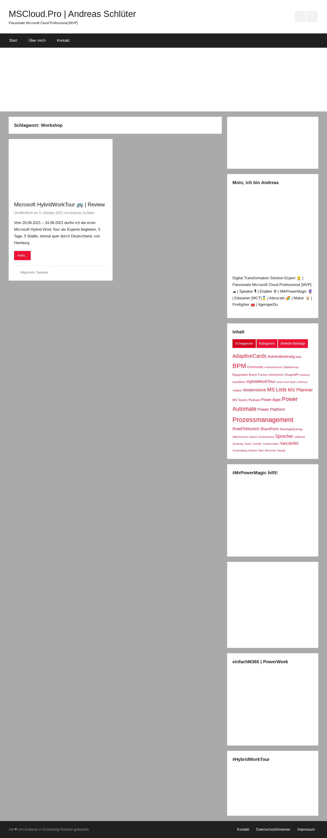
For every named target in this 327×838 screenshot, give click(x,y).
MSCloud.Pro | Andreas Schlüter (72, 14)
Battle (299, 356)
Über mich (37, 40)
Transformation (270, 443)
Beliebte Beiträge (293, 343)
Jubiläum (237, 390)
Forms (262, 374)
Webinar (252, 450)
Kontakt (63, 40)
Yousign (281, 450)
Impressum (306, 829)
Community (255, 367)
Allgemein (27, 272)
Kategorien (267, 343)
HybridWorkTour (260, 381)
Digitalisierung (290, 367)
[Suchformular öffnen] (311, 40)
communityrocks (273, 367)
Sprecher (284, 436)
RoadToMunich (245, 428)
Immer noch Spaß (286, 382)
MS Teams (239, 400)
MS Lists (277, 389)
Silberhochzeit (240, 436)
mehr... (22, 255)
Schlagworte (244, 343)
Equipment (240, 374)
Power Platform (271, 409)
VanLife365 (289, 443)
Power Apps (271, 400)
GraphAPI (292, 374)
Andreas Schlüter (82, 213)
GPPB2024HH (276, 375)
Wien (261, 450)
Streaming (237, 443)
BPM (239, 365)
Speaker (42, 272)
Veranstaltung (239, 450)
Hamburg (305, 375)
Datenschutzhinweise (273, 829)
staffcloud (299, 436)
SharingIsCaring (291, 429)
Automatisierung (281, 356)
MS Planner (300, 389)
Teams (248, 443)
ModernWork (254, 390)
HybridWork (238, 382)
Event (253, 374)
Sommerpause (266, 436)
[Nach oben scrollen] (318, 829)
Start (13, 40)
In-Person (302, 382)
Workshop (270, 450)
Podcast (254, 400)
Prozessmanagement (262, 419)
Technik (257, 443)
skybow (253, 436)
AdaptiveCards (249, 356)
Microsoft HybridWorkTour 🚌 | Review (59, 204)
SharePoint (269, 429)
